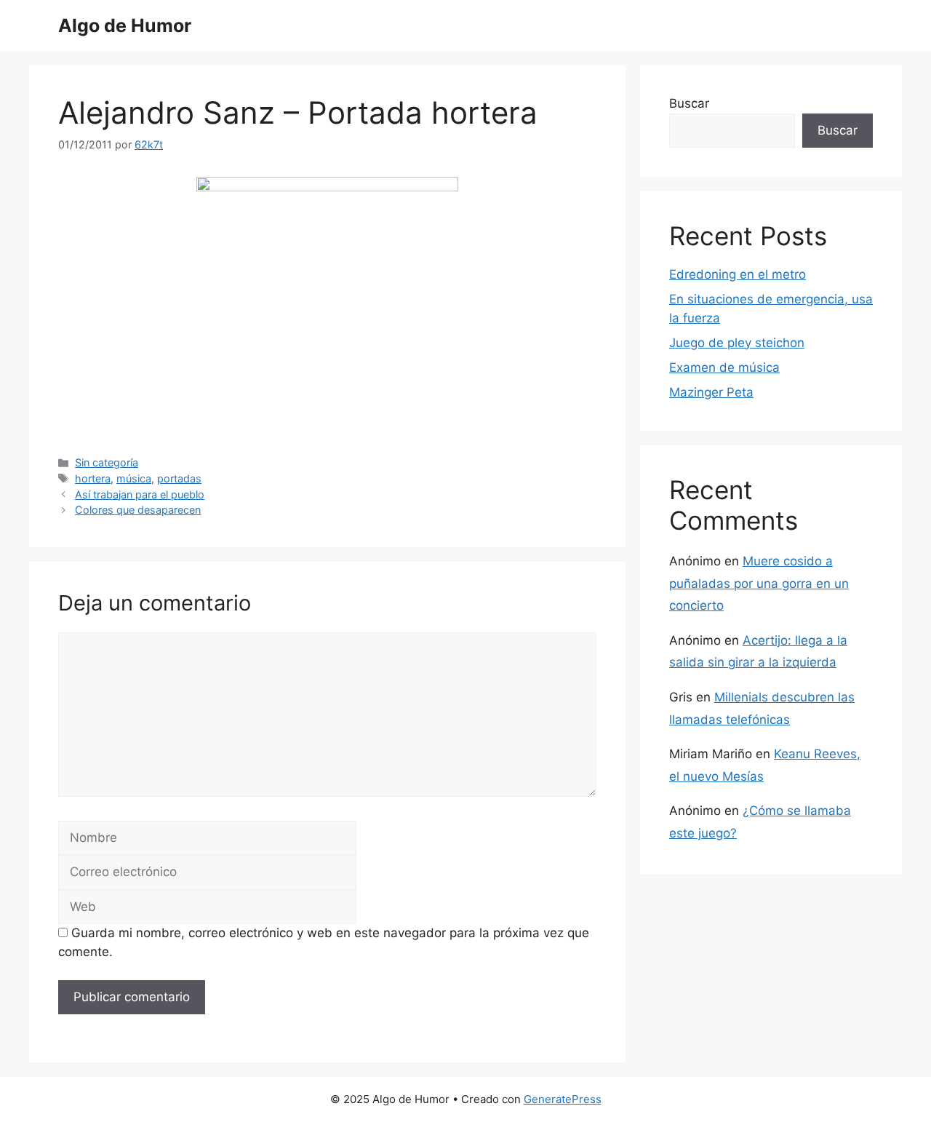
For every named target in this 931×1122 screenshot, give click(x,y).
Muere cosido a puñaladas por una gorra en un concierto (759, 583)
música (133, 478)
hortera (93, 478)
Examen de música (724, 367)
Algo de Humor (124, 25)
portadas (179, 478)
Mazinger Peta (711, 392)
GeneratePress (563, 1099)
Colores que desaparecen (138, 510)
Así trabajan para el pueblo (139, 494)
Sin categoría (106, 462)
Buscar (689, 103)
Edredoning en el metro (737, 274)
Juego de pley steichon (736, 342)
